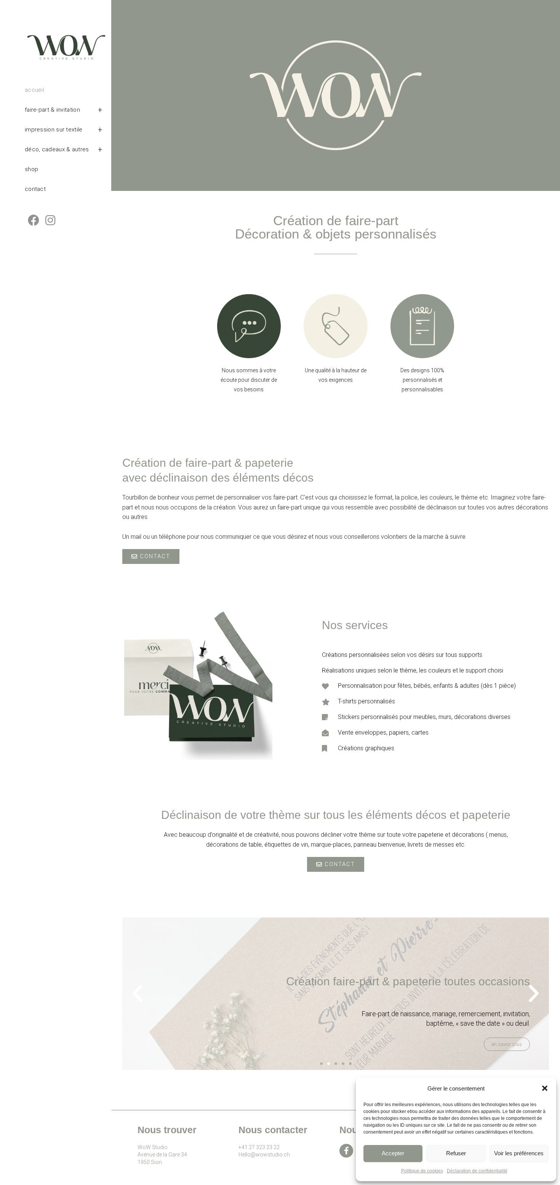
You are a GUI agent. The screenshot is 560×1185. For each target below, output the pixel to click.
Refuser (456, 1153)
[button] (545, 1088)
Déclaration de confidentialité (477, 1171)
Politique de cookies (422, 1171)
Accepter (393, 1153)
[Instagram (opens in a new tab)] (50, 220)
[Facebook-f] (346, 1151)
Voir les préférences (519, 1153)
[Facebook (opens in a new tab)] (33, 220)
